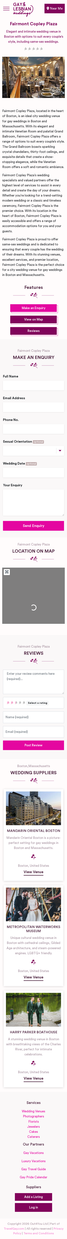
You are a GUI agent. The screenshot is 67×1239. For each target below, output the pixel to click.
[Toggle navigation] (6, 8)
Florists (33, 1121)
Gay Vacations (33, 1153)
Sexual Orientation (23, 441)
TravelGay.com (14, 1228)
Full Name (10, 376)
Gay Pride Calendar (33, 1177)
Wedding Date (19, 463)
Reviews (34, 331)
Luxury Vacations (33, 1161)
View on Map (33, 319)
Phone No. (11, 419)
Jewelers (33, 1126)
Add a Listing (33, 1197)
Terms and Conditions (38, 1233)
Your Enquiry (12, 485)
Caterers (33, 1136)
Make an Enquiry (33, 308)
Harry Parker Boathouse (33, 1032)
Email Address (14, 398)
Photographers (33, 1116)
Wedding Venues (33, 1111)
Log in (33, 1207)
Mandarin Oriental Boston (33, 830)
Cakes (33, 1131)
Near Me (56, 8)
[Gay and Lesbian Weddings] (23, 9)
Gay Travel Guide (33, 1169)
